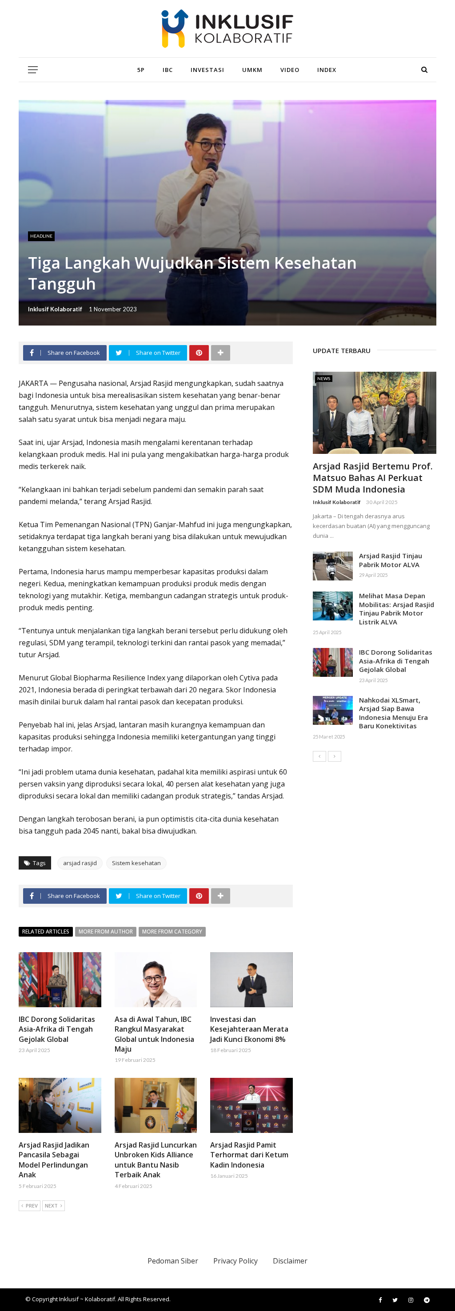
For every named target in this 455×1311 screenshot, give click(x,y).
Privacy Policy (235, 1261)
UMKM (252, 70)
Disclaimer (290, 1261)
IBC (168, 70)
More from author (106, 931)
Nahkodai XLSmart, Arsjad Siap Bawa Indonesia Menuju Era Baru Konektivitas (393, 713)
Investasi (207, 70)
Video (289, 70)
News (323, 378)
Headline (41, 235)
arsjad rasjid (80, 863)
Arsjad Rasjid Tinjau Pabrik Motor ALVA (390, 560)
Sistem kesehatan (136, 863)
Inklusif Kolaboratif (55, 309)
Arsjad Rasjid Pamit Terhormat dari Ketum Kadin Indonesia (249, 1155)
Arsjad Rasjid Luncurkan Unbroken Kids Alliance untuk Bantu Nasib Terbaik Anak (156, 1160)
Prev (32, 1205)
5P (141, 70)
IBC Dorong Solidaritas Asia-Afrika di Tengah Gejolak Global (57, 1029)
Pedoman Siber (173, 1261)
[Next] (334, 756)
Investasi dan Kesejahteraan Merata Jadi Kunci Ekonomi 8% (249, 1029)
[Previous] (319, 756)
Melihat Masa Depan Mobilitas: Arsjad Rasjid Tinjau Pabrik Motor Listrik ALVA (396, 608)
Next (51, 1205)
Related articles (45, 931)
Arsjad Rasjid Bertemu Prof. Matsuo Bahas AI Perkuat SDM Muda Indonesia (373, 477)
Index (326, 70)
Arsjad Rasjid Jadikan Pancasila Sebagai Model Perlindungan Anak (54, 1160)
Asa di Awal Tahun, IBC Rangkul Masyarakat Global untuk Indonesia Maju (154, 1034)
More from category (172, 931)
